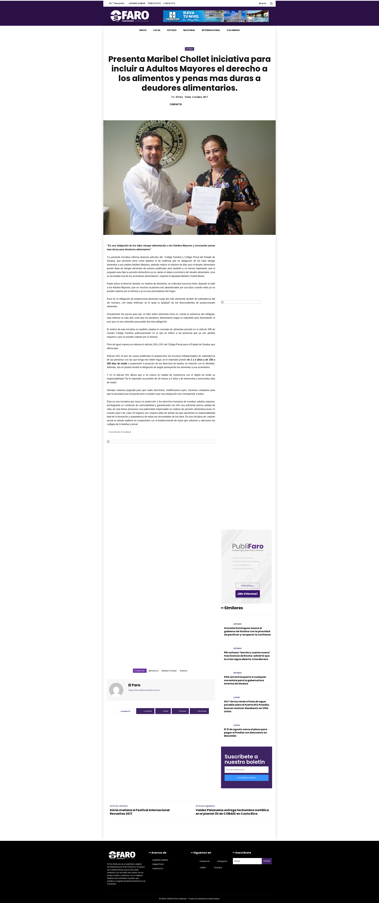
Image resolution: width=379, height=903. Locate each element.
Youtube (218, 867)
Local (237, 697)
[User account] (254, 3)
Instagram (222, 861)
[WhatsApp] (206, 104)
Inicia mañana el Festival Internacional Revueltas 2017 (140, 811)
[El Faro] (118, 690)
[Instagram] (213, 861)
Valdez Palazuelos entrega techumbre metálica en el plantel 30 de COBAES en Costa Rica (232, 811)
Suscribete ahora (246, 777)
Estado (189, 49)
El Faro (179, 97)
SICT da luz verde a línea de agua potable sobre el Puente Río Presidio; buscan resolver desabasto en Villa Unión (247, 706)
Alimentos (153, 670)
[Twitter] (193, 104)
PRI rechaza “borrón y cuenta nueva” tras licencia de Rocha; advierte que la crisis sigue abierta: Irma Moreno (247, 656)
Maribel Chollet (169, 670)
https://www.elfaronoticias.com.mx (143, 690)
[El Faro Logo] (135, 15)
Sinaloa (183, 670)
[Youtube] (210, 867)
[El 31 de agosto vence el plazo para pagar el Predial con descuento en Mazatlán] (226, 722)
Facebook (204, 861)
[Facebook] (186, 104)
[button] (267, 3)
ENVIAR (267, 861)
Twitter (203, 867)
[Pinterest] (200, 104)
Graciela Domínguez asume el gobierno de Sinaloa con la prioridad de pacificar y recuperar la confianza (247, 631)
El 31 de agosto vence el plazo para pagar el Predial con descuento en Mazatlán (245, 733)
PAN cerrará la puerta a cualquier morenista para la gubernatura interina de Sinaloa (245, 680)
